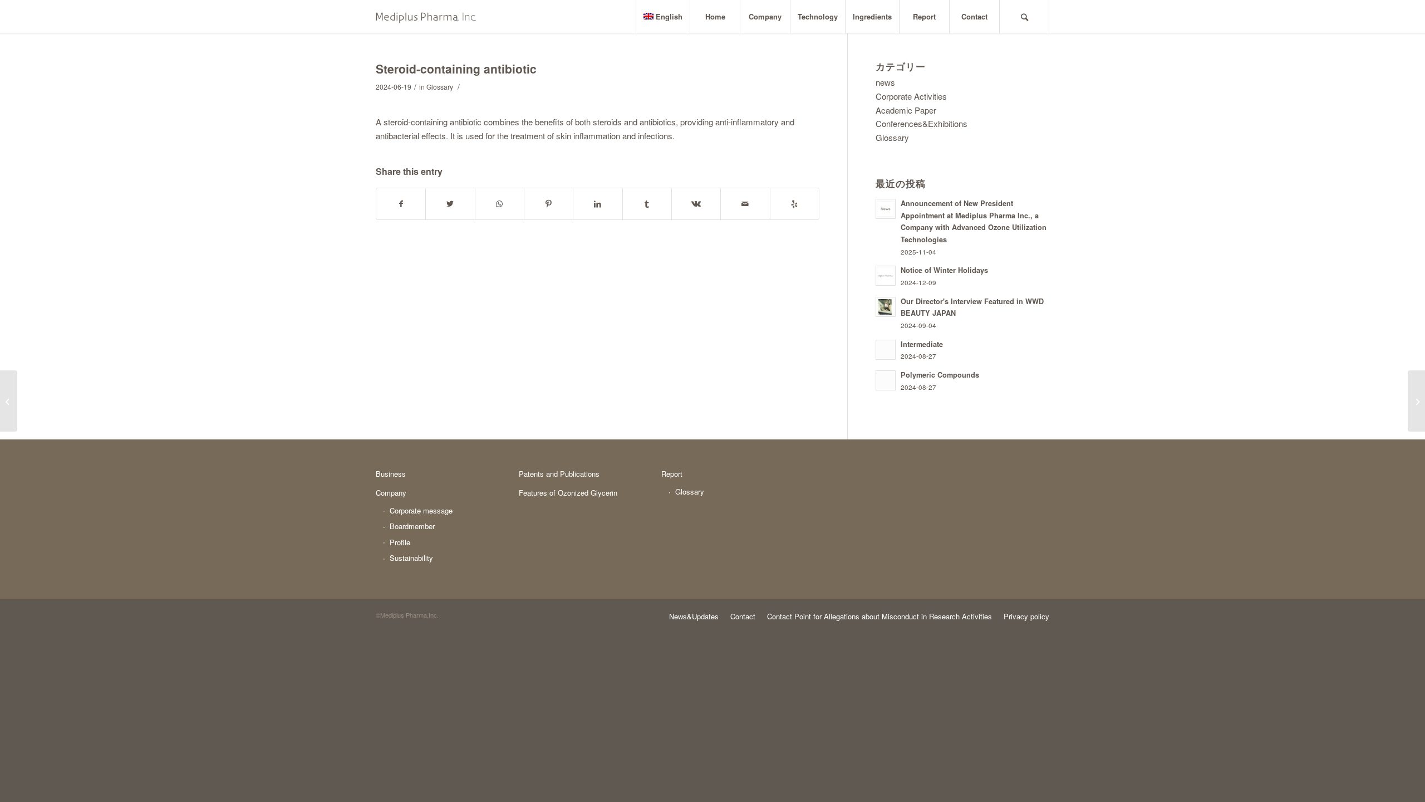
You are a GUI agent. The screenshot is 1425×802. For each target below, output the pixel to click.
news (885, 82)
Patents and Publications (559, 473)
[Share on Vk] (696, 203)
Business (391, 473)
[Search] (1024, 16)
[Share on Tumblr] (647, 203)
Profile (400, 542)
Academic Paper (906, 110)
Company (391, 492)
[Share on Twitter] (450, 203)
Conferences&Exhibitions (921, 123)
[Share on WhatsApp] (499, 203)
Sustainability (411, 557)
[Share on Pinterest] (548, 203)
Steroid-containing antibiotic (456, 68)
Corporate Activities (911, 96)
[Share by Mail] (745, 203)
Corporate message (421, 510)
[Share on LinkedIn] (597, 203)
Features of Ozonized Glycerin (568, 492)
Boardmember (412, 526)
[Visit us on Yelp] (794, 203)
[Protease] (8, 401)
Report (671, 473)
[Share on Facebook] (400, 203)
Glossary (439, 86)
